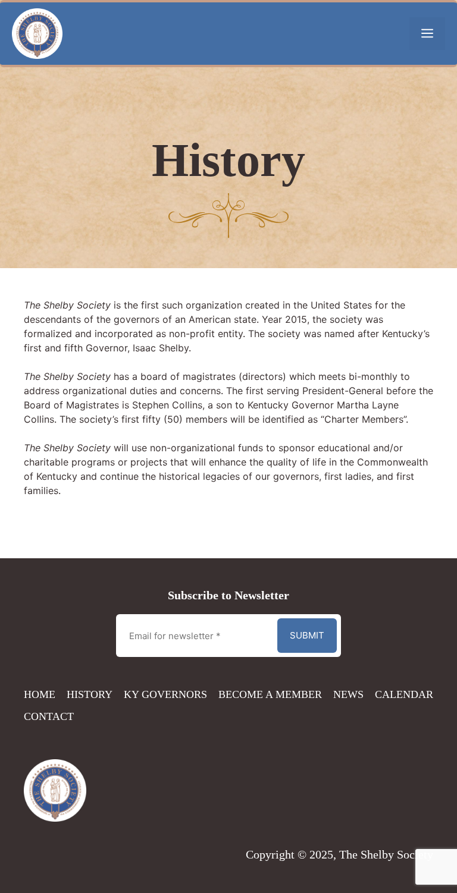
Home (39, 694)
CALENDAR (404, 694)
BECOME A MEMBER (270, 694)
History (89, 694)
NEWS (348, 694)
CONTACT (49, 716)
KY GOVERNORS (165, 694)
